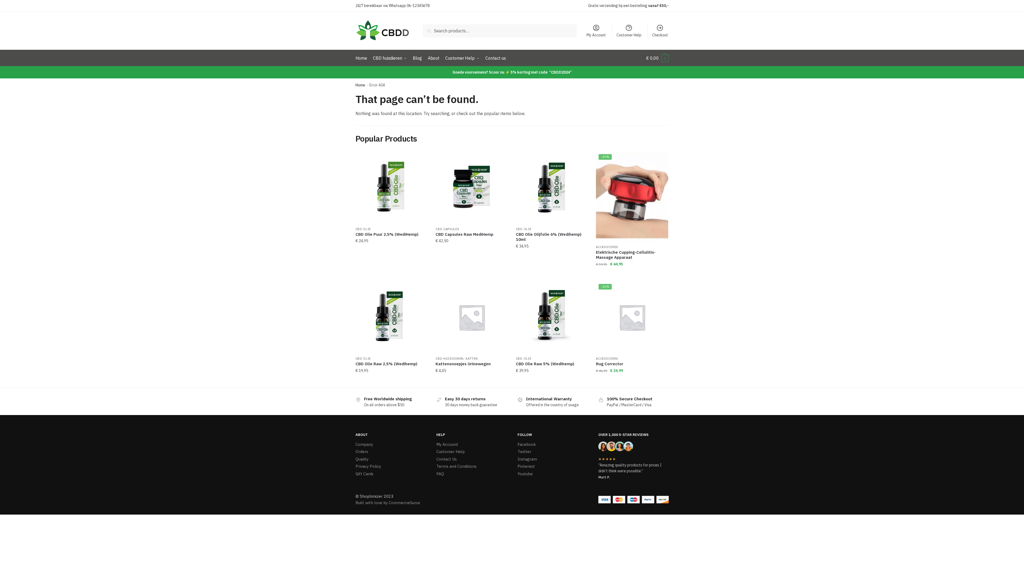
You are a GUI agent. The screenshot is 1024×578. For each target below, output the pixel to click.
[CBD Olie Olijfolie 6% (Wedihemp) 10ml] (552, 187)
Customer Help (629, 35)
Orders (362, 451)
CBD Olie (363, 229)
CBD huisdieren (449, 358)
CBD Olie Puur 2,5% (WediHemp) (387, 234)
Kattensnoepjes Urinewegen (463, 363)
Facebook (526, 444)
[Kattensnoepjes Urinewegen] (472, 317)
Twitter (524, 451)
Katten (472, 358)
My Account (596, 35)
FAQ (440, 473)
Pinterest (526, 466)
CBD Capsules (447, 229)
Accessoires (607, 247)
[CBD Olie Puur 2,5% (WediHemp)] (392, 187)
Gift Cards (364, 473)
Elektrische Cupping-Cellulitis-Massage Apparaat (626, 255)
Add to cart (391, 274)
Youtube (525, 473)
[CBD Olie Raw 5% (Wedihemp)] (552, 317)
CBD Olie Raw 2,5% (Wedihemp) (386, 363)
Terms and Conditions (456, 466)
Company (364, 444)
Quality (362, 459)
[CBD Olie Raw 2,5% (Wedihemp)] (392, 317)
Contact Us (446, 459)
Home (360, 85)
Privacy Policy (368, 466)
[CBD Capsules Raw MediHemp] (472, 187)
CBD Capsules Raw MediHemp (464, 234)
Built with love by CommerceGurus (388, 502)
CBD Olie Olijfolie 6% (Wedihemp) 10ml (548, 237)
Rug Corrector (609, 363)
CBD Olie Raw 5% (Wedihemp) (545, 363)
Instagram (527, 459)
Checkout (660, 35)
